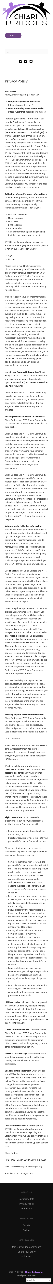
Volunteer (26, 1256)
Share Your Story (26, 1251)
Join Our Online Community (26, 1246)
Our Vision (26, 1208)
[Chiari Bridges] (26, 13)
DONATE (13, 35)
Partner (26, 1230)
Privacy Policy (26, 1203)
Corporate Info (26, 1199)
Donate (26, 1225)
